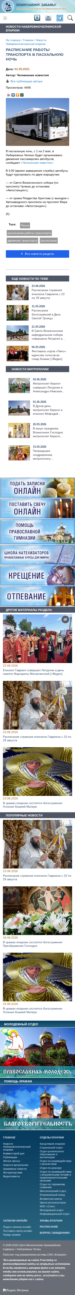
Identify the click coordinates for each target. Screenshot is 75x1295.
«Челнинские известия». (37, 162)
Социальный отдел (51, 1147)
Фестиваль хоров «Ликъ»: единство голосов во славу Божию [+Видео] (49, 354)
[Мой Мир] (22, 93)
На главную (13, 40)
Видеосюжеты (11, 1176)
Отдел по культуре (51, 1168)
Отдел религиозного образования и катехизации (52, 1154)
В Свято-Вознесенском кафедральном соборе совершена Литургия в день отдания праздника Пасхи (48, 338)
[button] (70, 18)
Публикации (10, 1157)
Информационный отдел (55, 1214)
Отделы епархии (52, 1137)
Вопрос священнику (55, 1232)
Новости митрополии (15, 1165)
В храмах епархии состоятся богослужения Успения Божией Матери (32, 805)
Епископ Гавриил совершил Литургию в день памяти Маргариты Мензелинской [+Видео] (33, 672)
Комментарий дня (13, 1153)
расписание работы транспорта (29, 233)
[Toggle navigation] (5, 18)
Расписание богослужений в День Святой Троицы (46, 314)
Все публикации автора (26, 81)
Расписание (49, 1226)
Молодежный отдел (51, 1210)
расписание (49, 240)
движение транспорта (22, 240)
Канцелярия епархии (52, 1143)
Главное (28, 40)
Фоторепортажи (12, 1172)
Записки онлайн (15, 1220)
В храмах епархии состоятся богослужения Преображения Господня (32, 944)
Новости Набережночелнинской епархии (17, 1146)
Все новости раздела (39, 253)
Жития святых (11, 1161)
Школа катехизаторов (53, 1202)
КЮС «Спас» (47, 1206)
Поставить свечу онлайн (17, 1231)
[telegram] (59, 18)
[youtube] (48, 18)
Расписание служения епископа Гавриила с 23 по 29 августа (48, 293)
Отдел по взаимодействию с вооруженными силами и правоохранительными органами (55, 1176)
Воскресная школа (51, 1198)
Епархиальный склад (52, 1194)
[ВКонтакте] (13, 93)
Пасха (25, 225)
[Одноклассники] (17, 93)
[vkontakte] (37, 18)
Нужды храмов (11, 1234)
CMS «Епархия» (57, 1254)
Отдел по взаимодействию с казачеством (55, 1163)
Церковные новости (15, 1168)
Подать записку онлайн (17, 1227)
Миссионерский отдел (53, 1191)
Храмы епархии (51, 1220)
